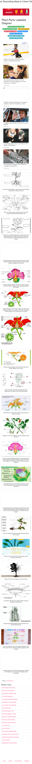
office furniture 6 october (10, 31)
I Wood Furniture (6, 740)
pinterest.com (10, 680)
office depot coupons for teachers (16, 26)
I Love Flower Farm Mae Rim (9, 705)
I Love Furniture (6, 725)
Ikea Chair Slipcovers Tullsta (9, 714)
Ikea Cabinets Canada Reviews (9, 699)
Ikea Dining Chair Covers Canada (10, 734)
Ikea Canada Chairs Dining (8, 687)
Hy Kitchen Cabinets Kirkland (9, 716)
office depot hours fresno (16, 33)
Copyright (26, 761)
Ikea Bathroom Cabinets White (9, 743)
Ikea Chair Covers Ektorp (8, 690)
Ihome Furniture (6, 728)
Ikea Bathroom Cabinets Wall (9, 702)
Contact (10, 761)
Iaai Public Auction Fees (8, 711)
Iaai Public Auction (6, 708)
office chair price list (23, 31)
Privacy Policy (18, 761)
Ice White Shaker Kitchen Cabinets (10, 737)
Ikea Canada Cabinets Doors (9, 693)
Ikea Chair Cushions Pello (8, 719)
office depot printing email (16, 38)
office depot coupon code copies (16, 36)
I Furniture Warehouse (7, 696)
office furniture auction (23, 29)
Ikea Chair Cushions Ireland (9, 722)
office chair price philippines (10, 29)
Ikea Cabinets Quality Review (9, 731)
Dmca (4, 761)
